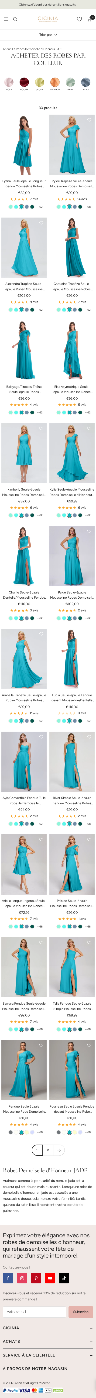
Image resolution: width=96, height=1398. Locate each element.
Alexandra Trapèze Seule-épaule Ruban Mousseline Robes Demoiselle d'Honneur (24, 287)
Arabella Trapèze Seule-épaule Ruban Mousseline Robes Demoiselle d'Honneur (24, 698)
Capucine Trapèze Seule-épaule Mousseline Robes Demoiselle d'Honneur (72, 287)
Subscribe (81, 1312)
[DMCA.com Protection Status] (58, 1390)
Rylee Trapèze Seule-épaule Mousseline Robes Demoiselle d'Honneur (72, 184)
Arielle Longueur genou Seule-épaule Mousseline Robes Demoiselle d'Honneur (24, 904)
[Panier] (89, 19)
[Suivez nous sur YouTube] (50, 1278)
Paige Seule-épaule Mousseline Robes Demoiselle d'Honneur (72, 595)
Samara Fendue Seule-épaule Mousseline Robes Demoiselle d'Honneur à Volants (24, 1007)
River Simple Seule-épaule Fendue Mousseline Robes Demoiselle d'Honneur (72, 801)
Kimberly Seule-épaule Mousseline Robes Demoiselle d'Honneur (24, 493)
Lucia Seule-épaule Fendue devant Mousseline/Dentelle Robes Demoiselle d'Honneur (72, 698)
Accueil (8, 49)
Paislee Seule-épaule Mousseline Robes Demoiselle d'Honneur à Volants (72, 904)
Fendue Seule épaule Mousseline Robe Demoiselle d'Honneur (24, 1110)
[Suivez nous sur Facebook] (8, 1278)
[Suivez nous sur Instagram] (22, 1278)
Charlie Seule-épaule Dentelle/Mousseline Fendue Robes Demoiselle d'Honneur (24, 595)
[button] (8, 84)
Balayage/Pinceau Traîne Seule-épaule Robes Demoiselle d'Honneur (24, 390)
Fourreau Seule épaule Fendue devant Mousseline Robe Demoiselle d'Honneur (72, 1110)
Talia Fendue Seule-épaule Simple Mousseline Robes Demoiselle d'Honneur (72, 1007)
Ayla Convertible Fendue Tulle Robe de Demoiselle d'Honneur (24, 801)
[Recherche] (15, 19)
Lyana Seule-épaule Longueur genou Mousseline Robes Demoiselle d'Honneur (24, 184)
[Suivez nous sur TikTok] (64, 1278)
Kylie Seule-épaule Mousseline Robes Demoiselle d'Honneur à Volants (72, 493)
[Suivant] (59, 1150)
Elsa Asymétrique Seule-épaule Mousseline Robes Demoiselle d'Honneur (72, 390)
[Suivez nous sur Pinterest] (36, 1278)
